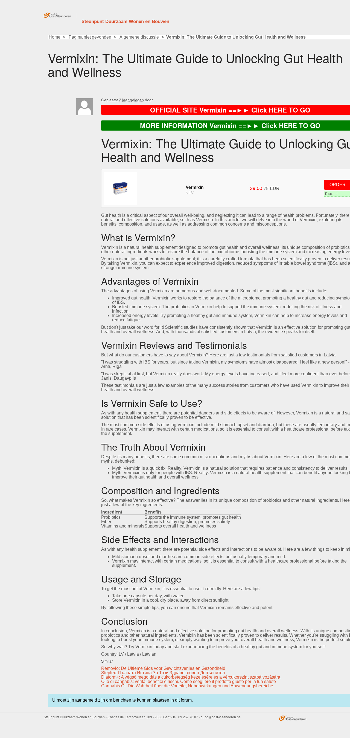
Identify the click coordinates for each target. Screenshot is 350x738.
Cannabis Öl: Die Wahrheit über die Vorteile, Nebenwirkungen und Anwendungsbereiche (187, 686)
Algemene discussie (139, 37)
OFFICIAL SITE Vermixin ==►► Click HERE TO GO (230, 109)
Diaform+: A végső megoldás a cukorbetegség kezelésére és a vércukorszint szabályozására (190, 677)
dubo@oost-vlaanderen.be (221, 717)
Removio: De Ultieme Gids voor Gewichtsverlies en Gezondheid (163, 668)
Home (54, 37)
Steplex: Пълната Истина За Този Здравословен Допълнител (163, 672)
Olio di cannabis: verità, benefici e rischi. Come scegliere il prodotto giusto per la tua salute (188, 681)
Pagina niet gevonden (90, 37)
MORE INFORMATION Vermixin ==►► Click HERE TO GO (230, 125)
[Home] (60, 15)
